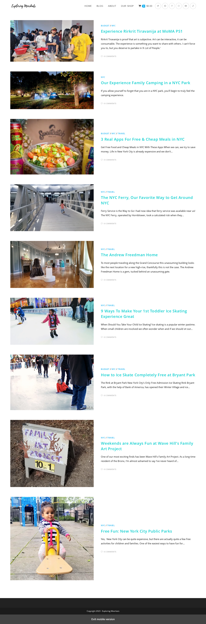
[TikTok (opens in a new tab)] (193, 6)
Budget (105, 25)
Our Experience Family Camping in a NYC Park (145, 82)
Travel (121, 133)
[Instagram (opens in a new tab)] (179, 6)
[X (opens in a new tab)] (158, 6)
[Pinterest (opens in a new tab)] (172, 6)
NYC (114, 25)
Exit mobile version (103, 619)
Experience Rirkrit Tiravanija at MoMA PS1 (142, 31)
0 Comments (110, 56)
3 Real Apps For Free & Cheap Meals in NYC (143, 139)
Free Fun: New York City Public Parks (136, 531)
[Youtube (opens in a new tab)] (186, 6)
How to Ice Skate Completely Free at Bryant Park (148, 374)
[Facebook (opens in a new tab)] (165, 6)
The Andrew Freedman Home (129, 254)
